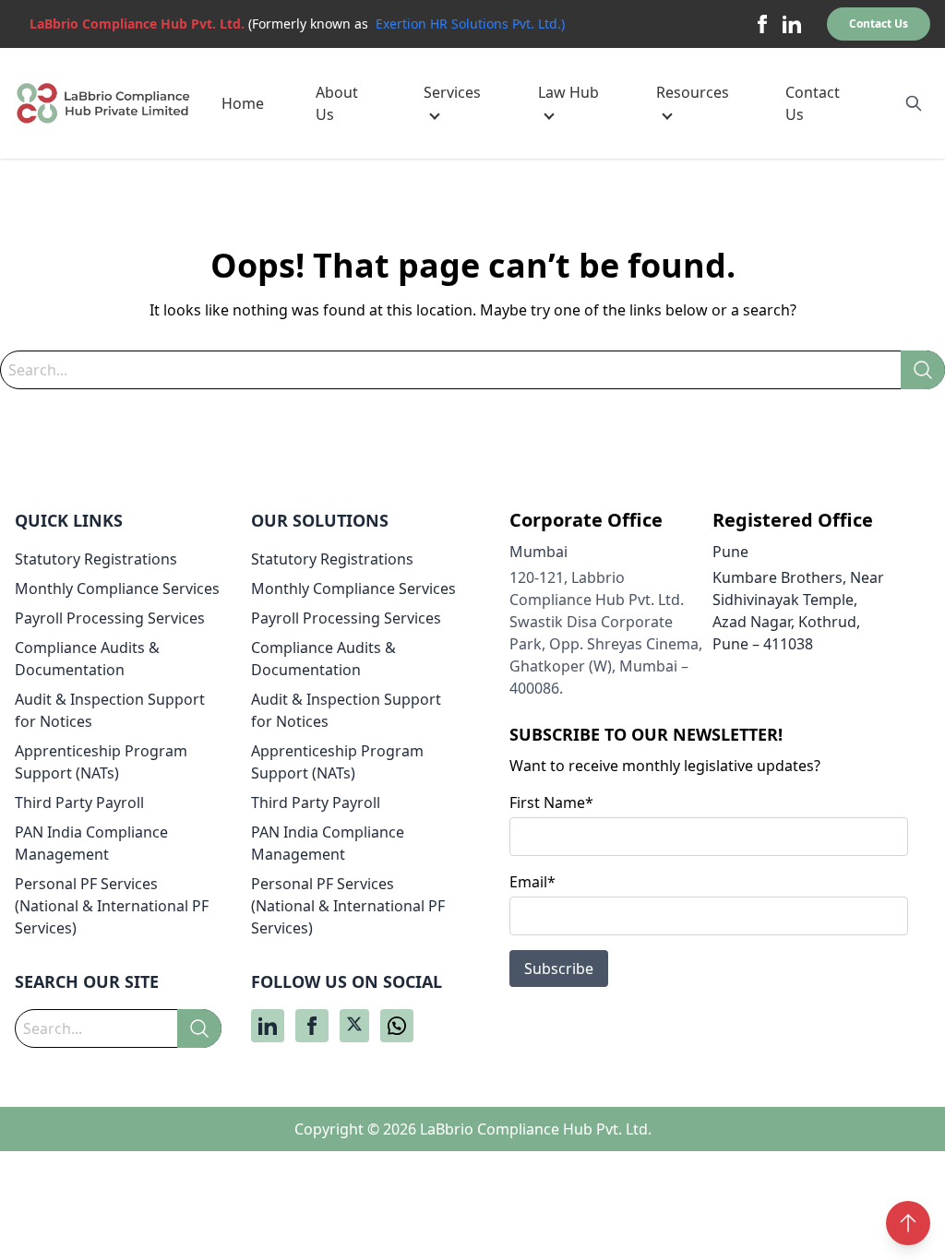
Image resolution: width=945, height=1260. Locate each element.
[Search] (923, 370)
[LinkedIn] (792, 24)
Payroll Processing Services (110, 618)
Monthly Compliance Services (117, 588)
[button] (455, 103)
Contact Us (878, 23)
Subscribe (558, 968)
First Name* (551, 802)
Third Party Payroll (79, 802)
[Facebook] (762, 24)
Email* (532, 882)
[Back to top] (908, 1223)
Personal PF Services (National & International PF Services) (112, 906)
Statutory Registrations (96, 559)
